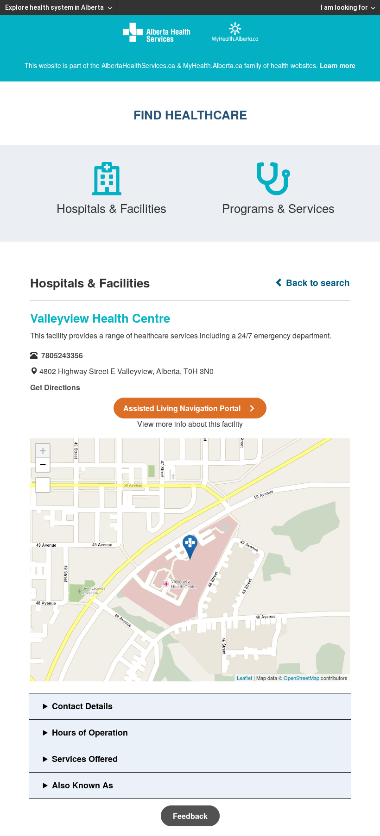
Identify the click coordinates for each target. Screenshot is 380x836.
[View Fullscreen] (43, 485)
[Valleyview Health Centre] (190, 547)
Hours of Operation (90, 732)
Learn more (337, 65)
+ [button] (43, 450)
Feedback (190, 816)
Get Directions (55, 387)
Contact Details (82, 706)
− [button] (43, 464)
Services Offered (85, 759)
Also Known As (82, 785)
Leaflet (244, 677)
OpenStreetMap (301, 677)
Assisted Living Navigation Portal (182, 408)
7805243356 (62, 355)
